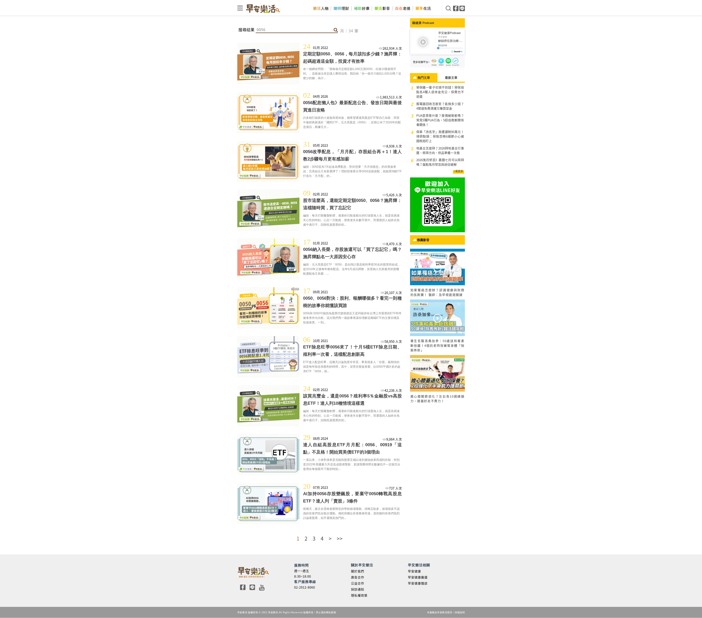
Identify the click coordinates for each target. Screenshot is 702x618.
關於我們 (357, 571)
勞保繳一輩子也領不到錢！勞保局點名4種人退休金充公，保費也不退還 (440, 92)
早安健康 (414, 571)
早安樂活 (263, 8)
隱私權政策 (359, 595)
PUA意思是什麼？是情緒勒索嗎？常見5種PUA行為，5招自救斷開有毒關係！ (440, 120)
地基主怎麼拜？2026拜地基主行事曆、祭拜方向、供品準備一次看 (440, 150)
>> (340, 538)
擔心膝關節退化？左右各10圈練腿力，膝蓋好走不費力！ (437, 398)
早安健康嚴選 (418, 577)
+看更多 (458, 171)
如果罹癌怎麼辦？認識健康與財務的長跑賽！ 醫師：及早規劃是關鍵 (437, 292)
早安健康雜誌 (418, 583)
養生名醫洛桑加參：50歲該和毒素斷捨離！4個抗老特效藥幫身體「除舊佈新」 (437, 345)
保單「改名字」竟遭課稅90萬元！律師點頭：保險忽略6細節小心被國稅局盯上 (440, 136)
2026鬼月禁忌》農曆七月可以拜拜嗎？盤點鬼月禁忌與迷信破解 (440, 162)
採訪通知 (357, 589)
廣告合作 (357, 577)
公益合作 (357, 583)
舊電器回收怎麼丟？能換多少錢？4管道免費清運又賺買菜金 (440, 106)
